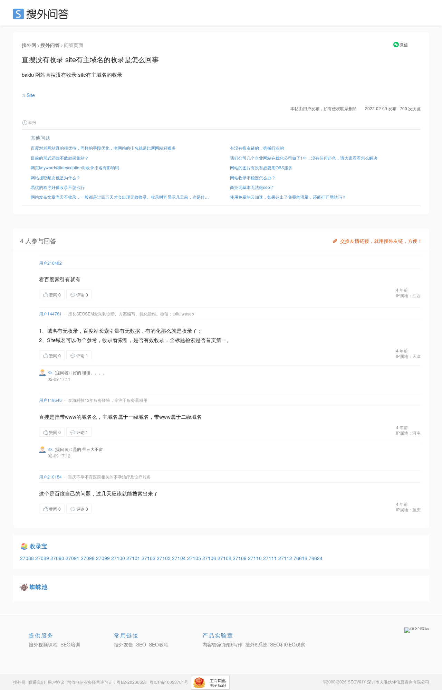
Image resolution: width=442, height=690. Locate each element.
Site (31, 95)
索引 (60, 279)
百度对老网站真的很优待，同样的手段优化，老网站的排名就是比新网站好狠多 (103, 148)
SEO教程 (159, 644)
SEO (42, 14)
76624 (316, 558)
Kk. (51, 372)
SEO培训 (70, 644)
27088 (27, 558)
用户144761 (50, 313)
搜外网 (29, 44)
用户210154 (50, 477)
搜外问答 (50, 44)
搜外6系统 (256, 644)
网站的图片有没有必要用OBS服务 (261, 167)
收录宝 (38, 546)
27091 (73, 558)
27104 (179, 558)
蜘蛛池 (38, 587)
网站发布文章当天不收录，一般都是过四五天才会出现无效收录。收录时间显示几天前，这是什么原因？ (121, 197)
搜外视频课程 (43, 644)
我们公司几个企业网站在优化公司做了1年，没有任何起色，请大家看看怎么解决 (303, 158)
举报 (32, 122)
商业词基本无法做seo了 (252, 187)
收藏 (106, 294)
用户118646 (50, 400)
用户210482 (50, 263)
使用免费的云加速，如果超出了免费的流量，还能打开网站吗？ (288, 197)
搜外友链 (123, 644)
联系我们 (36, 682)
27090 (58, 558)
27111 (270, 558)
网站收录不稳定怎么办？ (253, 177)
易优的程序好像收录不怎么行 (58, 187)
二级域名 (191, 416)
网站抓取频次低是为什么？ (55, 177)
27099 (103, 558)
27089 (42, 558)
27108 (225, 558)
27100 (118, 558)
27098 (88, 558)
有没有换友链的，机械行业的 (257, 148)
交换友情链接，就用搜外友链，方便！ (381, 240)
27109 (240, 558)
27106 (210, 558)
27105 (194, 558)
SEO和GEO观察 (287, 644)
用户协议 (56, 682)
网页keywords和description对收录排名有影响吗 (75, 167)
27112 (286, 558)
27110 (255, 558)
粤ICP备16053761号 (169, 682)
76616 (301, 558)
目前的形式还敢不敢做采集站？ (60, 158)
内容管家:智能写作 (222, 644)
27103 (164, 558)
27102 (149, 558)
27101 (134, 558)
